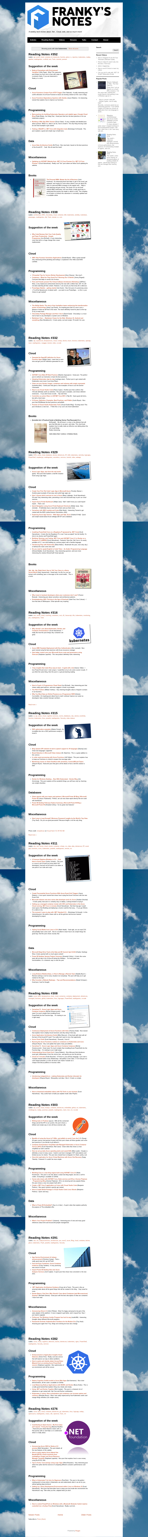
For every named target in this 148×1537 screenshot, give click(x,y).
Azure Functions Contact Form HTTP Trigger (47, 92)
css (66, 846)
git (60, 1411)
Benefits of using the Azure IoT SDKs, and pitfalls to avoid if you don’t (55, 1138)
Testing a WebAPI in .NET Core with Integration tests (49, 129)
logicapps (87, 455)
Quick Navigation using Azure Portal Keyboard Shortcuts (51, 506)
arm (34, 615)
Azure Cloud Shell (38, 1039)
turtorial (58, 59)
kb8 (65, 215)
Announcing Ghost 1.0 (39, 1311)
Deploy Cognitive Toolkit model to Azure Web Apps (49, 1380)
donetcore (56, 57)
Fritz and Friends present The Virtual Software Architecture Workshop (55, 282)
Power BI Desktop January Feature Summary (47, 956)
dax (72, 716)
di (51, 57)
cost (60, 615)
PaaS (42, 1243)
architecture (37, 215)
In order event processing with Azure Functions (48, 757)
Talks (84, 40)
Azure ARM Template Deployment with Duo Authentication (51, 648)
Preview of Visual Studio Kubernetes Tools (46, 405)
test (50, 59)
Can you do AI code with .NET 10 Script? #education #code (108, 73)
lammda (81, 455)
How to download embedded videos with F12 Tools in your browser (54, 1091)
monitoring (86, 615)
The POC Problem (38, 690)
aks (34, 846)
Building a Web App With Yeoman (43, 121)
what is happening (103, 66)
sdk (51, 1414)
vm (71, 1110)
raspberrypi (39, 457)
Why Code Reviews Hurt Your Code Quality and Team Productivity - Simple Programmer (46, 236)
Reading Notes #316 (43, 612)
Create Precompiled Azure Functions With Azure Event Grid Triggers (55, 893)
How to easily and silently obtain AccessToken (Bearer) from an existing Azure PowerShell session (47, 1363)
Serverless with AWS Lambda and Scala (45, 510)
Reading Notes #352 (43, 54)
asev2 (64, 1240)
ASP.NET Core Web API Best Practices (45, 375)
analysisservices (44, 1240)
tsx (71, 848)
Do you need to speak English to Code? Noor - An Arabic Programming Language (59, 549)
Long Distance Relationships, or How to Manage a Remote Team (53, 974)
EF (66, 455)
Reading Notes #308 (43, 993)
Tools (53, 59)
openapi (88, 341)
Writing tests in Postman (40, 1121)
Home (60, 1515)
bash (39, 996)
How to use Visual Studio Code (42, 390)
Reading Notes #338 (43, 212)
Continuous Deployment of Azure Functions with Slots (50, 1031)
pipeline (30, 59)
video (54, 343)
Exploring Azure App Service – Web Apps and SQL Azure (51, 514)
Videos (62, 40)
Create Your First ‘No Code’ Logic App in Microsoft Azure (51, 491)
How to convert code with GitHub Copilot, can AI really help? (107, 101)
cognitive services (52, 716)
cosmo (61, 716)
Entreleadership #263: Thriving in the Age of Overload (50, 599)
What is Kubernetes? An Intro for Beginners (46, 1480)
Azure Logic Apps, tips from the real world (46, 471)
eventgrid (31, 998)
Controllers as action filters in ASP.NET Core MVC (49, 396)
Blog (72, 1240)
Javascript (68, 615)
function (62, 57)
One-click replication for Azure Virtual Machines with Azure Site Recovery (56, 1157)
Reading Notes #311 (42, 843)
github (44, 998)
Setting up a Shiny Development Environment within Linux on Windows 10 (57, 1486)
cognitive (45, 1341)
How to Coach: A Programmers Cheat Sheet (46, 685)
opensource (32, 1414)
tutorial (54, 217)
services (63, 457)
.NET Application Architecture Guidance (45, 1287)
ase (60, 1240)
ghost (68, 57)
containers (55, 615)
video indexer (70, 718)
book (52, 996)
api (34, 57)
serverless (56, 457)
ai (34, 716)
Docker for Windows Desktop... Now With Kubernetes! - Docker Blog (55, 779)
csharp (60, 341)
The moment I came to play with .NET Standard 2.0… (50, 912)
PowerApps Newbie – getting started (44, 288)
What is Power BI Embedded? (42, 1205)
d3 (63, 615)
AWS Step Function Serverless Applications (46, 258)
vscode (59, 343)
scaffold (45, 59)
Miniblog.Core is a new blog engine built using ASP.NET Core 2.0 (54, 1173)
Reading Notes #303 (43, 1104)
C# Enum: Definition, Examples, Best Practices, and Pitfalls (52, 400)
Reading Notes (47, 40)
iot (77, 1107)
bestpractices (48, 341)
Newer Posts (34, 1515)
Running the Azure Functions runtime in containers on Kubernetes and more (58, 1042)
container (47, 57)
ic (71, 57)
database (49, 455)
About (105, 40)
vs (58, 217)
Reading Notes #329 (43, 452)
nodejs (88, 57)
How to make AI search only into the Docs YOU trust (108, 62)
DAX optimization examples (41, 729)
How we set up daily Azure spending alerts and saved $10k (51, 1151)
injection (75, 57)
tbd (46, 217)
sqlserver (56, 1414)
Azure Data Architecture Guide (42, 145)
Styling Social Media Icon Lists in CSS (45, 929)
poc (29, 617)
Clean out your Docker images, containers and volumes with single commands (58, 383)
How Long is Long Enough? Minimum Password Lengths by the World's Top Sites (60, 818)
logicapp (76, 1411)
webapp (78, 457)
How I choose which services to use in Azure (47, 495)
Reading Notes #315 (43, 713)
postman (45, 1110)
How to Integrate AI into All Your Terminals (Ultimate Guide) (108, 58)
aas (34, 1240)
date (73, 846)
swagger (43, 343)
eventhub (82, 716)
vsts (60, 217)
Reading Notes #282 (43, 1338)
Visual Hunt (50, 831)
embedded (67, 1107)
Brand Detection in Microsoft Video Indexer (46, 753)
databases (67, 716)
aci (37, 1240)
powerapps (31, 217)
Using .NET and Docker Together (43, 1389)
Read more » (32, 704)
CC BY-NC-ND (59, 831)
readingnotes (38, 59)
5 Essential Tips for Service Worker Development (48, 275)
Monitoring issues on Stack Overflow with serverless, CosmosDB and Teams (57, 761)
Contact (94, 40)
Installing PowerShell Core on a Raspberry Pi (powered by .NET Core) (55, 532)
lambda (77, 215)
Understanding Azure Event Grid (43, 1052)
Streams (73, 40)
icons (40, 848)
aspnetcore (39, 341)
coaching (48, 615)
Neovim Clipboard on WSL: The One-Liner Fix (113, 83)
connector (62, 996)
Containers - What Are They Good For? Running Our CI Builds (53, 277)
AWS (43, 215)
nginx (77, 1341)
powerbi (48, 718)
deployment (76, 996)
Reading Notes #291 (43, 1237)
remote (67, 848)
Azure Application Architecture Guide (44, 1035)
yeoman (64, 59)
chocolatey (49, 215)
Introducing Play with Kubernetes (43, 544)
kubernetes (81, 57)
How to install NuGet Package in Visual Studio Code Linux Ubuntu (54, 1189)
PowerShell (32, 457)
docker (65, 341)
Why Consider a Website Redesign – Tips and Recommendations (54, 980)
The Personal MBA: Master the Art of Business (62, 179)
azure (38, 57)
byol (39, 1411)
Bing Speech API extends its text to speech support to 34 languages (55, 749)
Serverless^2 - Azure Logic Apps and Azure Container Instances (53, 1046)
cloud (42, 57)
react (30, 343)
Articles (33, 40)
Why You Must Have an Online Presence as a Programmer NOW (53, 694)
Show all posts (73, 48)
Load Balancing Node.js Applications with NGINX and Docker (52, 1385)
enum (69, 341)
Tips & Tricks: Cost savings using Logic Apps (47, 1463)
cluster (50, 846)
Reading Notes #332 (43, 338)
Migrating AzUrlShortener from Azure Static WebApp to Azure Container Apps (112, 119)
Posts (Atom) (41, 1519)
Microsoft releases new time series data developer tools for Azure (54, 899)
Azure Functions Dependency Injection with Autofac (49, 98)
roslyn (47, 1414)
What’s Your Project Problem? (42, 1220)
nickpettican (41, 831)
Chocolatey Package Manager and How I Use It (47, 314)
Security (63, 718)
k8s (73, 615)
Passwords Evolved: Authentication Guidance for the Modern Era (54, 1321)
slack (64, 1110)
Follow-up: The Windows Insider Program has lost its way (51, 1317)
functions (34, 848)
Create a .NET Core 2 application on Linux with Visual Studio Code (54, 1185)
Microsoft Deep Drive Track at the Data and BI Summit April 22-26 (54, 952)
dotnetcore (61, 455)
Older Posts (86, 1515)
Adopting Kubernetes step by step (43, 379)
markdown (83, 215)
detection (51, 1341)
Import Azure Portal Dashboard (42, 502)
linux (43, 718)
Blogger (77, 1531)
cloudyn (47, 1107)
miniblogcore (32, 1110)
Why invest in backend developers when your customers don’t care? (55, 595)
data (69, 846)
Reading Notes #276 (43, 1408)
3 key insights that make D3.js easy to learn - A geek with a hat (53, 668)
